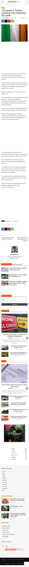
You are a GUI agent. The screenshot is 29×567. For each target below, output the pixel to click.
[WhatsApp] (12, 21)
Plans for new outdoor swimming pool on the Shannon (22, 239)
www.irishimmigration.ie (9, 187)
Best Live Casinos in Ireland (16, 506)
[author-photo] (14, 252)
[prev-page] (2, 288)
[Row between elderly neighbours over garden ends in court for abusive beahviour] (4, 354)
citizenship (7, 221)
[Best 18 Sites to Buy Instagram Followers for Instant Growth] (5, 501)
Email (2, 299)
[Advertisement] (14, 57)
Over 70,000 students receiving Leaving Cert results (14, 385)
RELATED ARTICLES (6, 264)
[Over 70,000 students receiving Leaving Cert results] (4, 269)
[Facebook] (2, 21)
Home (2, 5)
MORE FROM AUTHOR (18, 264)
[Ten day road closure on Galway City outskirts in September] (14, 323)
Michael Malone (6, 17)
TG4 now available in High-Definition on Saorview (7, 238)
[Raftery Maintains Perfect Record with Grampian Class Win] (4, 411)
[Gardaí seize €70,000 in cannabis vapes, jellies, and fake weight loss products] (4, 283)
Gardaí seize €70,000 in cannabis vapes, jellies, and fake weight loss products (18, 283)
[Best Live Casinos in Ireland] (5, 508)
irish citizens (15, 221)
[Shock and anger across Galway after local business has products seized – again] (5, 515)
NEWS (6, 5)
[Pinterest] (9, 21)
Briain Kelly (10, 338)
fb (11, 221)
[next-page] (4, 288)
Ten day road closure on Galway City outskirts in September (14, 335)
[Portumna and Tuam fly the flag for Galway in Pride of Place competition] (4, 347)
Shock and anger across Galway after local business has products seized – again (18, 515)
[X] (6, 21)
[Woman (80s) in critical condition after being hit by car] (4, 276)
